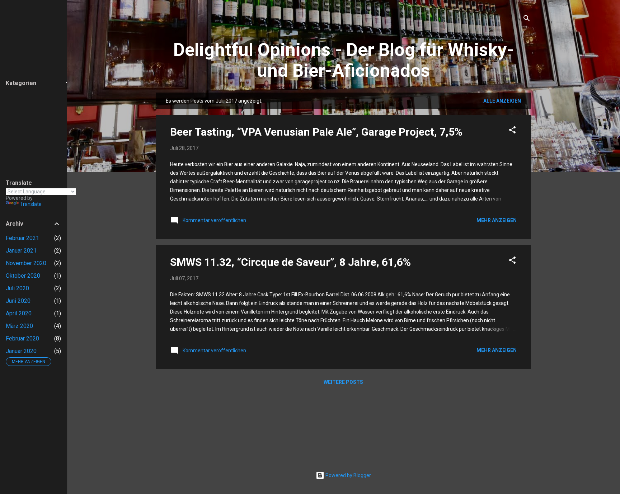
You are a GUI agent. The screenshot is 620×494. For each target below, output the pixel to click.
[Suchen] (526, 19)
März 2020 (19, 326)
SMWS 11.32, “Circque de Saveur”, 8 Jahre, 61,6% (290, 262)
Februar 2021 (22, 238)
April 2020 (19, 313)
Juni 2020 (18, 300)
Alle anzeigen (502, 101)
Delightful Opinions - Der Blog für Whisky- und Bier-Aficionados (343, 60)
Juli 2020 (17, 288)
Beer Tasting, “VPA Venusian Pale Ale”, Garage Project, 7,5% (316, 132)
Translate (31, 204)
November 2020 (26, 263)
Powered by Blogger (347, 475)
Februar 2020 (22, 338)
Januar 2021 (21, 250)
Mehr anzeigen (496, 220)
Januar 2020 (21, 351)
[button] (512, 131)
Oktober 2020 (23, 275)
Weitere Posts (343, 382)
